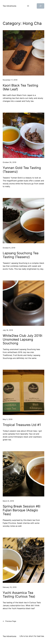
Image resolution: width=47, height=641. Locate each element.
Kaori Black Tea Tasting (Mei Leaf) (20, 87)
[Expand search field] (40, 6)
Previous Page (9, 621)
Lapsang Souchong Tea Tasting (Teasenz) (20, 255)
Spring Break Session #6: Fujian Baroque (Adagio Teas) (22, 510)
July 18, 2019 (8, 330)
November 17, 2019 (10, 80)
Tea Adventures (9, 6)
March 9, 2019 (8, 501)
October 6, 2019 (9, 248)
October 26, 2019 (9, 162)
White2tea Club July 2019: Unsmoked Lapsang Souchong (23, 339)
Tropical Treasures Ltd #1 (22, 425)
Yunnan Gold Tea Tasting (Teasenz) (22, 170)
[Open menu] (28, 6)
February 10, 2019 (9, 587)
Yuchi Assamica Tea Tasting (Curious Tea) (19, 594)
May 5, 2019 (7, 419)
